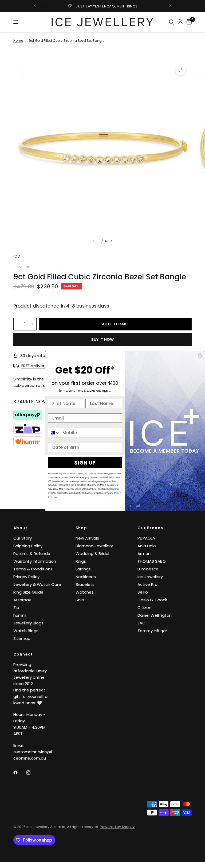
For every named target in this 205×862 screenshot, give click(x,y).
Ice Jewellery (150, 576)
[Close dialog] (200, 355)
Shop (81, 528)
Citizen (144, 607)
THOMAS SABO (151, 561)
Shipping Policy (27, 546)
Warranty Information (34, 561)
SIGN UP (85, 462)
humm (19, 615)
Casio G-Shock (152, 600)
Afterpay (22, 600)
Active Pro (147, 584)
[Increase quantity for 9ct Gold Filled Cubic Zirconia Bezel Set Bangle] (32, 324)
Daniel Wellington (154, 615)
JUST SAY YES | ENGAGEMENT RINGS (106, 6)
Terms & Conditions (33, 569)
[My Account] (180, 21)
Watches (85, 592)
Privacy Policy (26, 576)
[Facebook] (19, 772)
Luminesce (148, 569)
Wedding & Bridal (92, 553)
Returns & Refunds (31, 553)
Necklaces (86, 576)
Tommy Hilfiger (152, 630)
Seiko (142, 592)
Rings (81, 561)
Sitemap (21, 638)
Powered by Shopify (117, 826)
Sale (80, 600)
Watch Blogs (25, 630)
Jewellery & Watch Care (37, 584)
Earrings (83, 569)
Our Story (22, 538)
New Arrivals (87, 538)
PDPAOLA (146, 538)
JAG (141, 623)
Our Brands (150, 528)
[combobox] (54, 432)
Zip (16, 607)
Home (18, 40)
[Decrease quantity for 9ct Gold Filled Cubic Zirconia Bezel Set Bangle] (18, 324)
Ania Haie (146, 546)
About (20, 528)
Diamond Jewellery (94, 546)
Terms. (53, 497)
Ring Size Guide (28, 592)
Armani (144, 553)
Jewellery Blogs (28, 623)
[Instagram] (32, 772)
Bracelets (85, 584)
